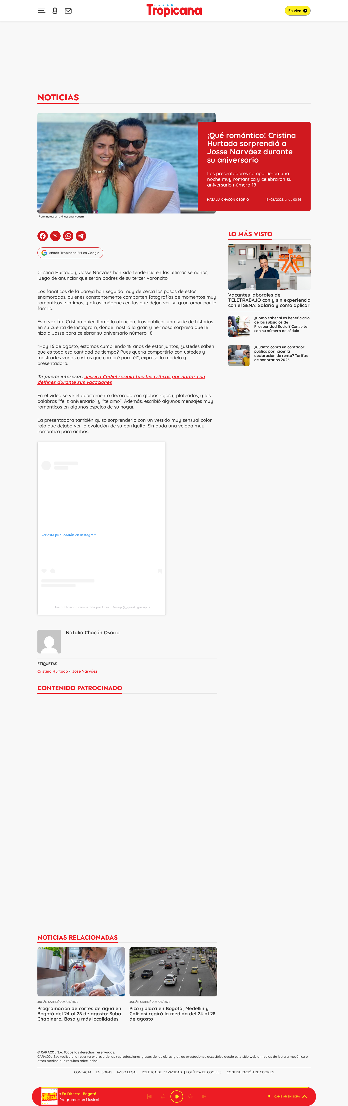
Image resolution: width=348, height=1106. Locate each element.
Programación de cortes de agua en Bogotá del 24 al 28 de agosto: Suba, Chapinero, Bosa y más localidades (80, 1013)
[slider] (174, 1087)
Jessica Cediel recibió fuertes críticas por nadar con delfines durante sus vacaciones (121, 379)
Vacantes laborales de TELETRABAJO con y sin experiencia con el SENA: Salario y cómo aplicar (269, 300)
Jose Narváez (84, 671)
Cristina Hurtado (52, 671)
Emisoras (104, 1072)
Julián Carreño (49, 1002)
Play (176, 1096)
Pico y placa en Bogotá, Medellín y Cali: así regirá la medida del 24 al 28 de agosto (172, 1013)
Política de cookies (203, 1072)
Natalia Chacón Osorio (228, 199)
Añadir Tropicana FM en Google (74, 253)
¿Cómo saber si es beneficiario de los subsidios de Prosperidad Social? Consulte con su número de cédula (282, 324)
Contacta (82, 1072)
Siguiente (204, 1096)
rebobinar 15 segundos (163, 1096)
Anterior (149, 1096)
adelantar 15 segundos (190, 1096)
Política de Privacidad (162, 1072)
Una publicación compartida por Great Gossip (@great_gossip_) (102, 607)
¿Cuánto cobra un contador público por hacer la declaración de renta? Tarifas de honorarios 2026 (281, 353)
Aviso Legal (127, 1072)
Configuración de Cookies (250, 1072)
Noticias (58, 97)
